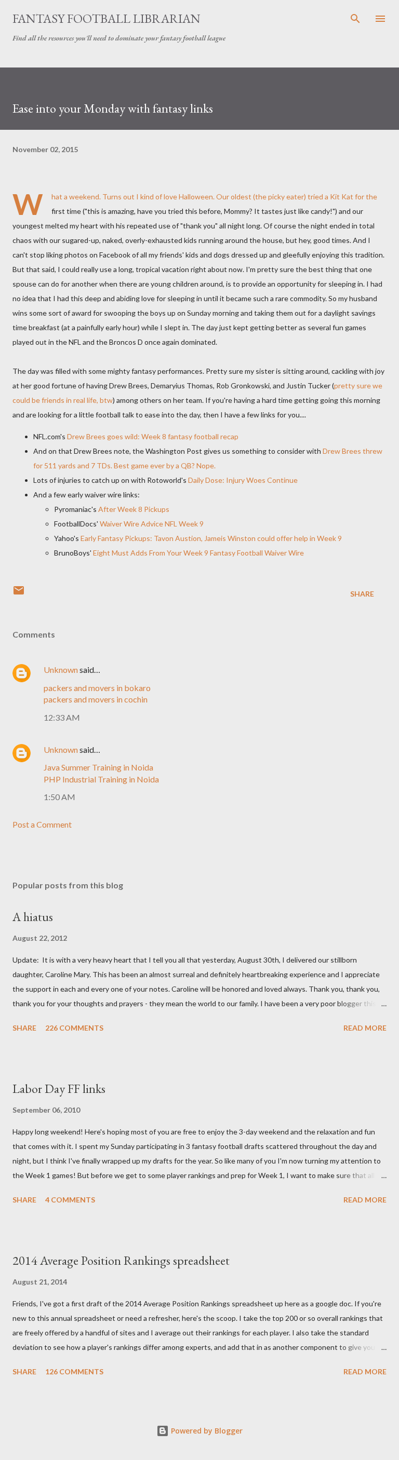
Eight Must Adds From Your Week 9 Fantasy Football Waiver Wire (198, 552)
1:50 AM (59, 797)
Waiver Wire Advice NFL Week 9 (152, 523)
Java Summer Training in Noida (98, 767)
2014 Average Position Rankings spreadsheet (121, 1260)
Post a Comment (42, 824)
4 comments (70, 1199)
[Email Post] (18, 593)
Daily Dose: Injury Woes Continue (243, 480)
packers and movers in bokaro (97, 688)
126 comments (74, 1371)
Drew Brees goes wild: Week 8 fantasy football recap (152, 436)
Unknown (61, 669)
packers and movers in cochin (96, 699)
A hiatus (32, 917)
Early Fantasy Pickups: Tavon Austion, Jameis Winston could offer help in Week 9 (210, 538)
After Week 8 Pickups (133, 509)
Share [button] (362, 593)
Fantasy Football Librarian (106, 18)
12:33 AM (62, 717)
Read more (365, 1027)
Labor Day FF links (58, 1088)
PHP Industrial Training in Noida (101, 779)
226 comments (74, 1027)
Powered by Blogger (206, 1431)
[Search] (355, 18)
